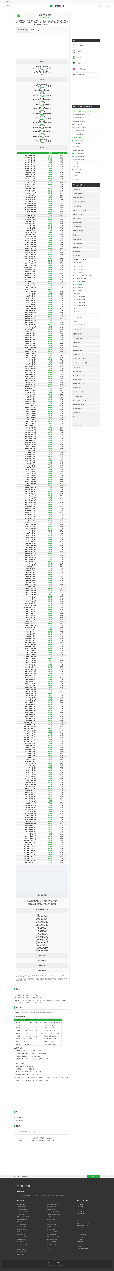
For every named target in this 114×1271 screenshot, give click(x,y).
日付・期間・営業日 (21, 1227)
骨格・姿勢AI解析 (51, 1219)
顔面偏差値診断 (60, 1195)
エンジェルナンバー (78, 169)
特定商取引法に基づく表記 (83, 1248)
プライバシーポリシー (68, 1262)
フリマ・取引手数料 (21, 1214)
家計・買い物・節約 (21, 1251)
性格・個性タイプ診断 (22, 1219)
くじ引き (37, 1195)
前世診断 (75, 163)
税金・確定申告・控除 (52, 1239)
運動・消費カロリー (21, 1241)
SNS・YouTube (50, 1251)
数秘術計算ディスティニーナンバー (82, 121)
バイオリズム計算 (77, 124)
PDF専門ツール (50, 1216)
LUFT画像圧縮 (80, 1232)
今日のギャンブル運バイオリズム (81, 127)
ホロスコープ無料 (77, 179)
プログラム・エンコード (52, 1221)
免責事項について (81, 1241)
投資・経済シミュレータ (52, 1204)
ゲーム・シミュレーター (22, 1246)
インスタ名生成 (51, 1195)
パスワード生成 (21, 1195)
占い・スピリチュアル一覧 (79, 259)
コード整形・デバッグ (52, 1244)
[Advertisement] (28, 46)
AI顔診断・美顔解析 (21, 1207)
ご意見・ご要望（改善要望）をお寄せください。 (43, 1140)
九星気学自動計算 (20, 1120)
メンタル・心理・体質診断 (53, 1212)
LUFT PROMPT (80, 1213)
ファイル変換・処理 (21, 1239)
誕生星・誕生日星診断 (78, 156)
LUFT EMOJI (80, 1206)
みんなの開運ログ (77, 143)
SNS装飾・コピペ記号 (52, 1231)
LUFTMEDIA (80, 1204)
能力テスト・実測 (51, 1229)
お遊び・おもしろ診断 (22, 1236)
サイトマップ (80, 1246)
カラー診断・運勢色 (21, 1224)
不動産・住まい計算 (51, 1224)
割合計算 (75, 166)
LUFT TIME (79, 1209)
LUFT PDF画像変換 (81, 1234)
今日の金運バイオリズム (79, 130)
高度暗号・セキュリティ (52, 1227)
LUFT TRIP (79, 1211)
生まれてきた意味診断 (78, 134)
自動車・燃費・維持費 (22, 1209)
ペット (48, 1246)
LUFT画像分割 (80, 1230)
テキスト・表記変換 (51, 1241)
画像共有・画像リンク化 (82, 1225)
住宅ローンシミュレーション (83, 1223)
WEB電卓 (43, 1195)
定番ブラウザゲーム (21, 1221)
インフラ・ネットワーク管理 (53, 1214)
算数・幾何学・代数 (51, 1207)
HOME (42, 1262)
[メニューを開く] (4, 6)
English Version (50, 1262)
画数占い (75, 175)
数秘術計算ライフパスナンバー (81, 114)
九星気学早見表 (19, 1117)
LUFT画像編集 (80, 1227)
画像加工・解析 (20, 1254)
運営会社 (58, 1262)
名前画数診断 (76, 172)
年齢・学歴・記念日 (21, 1204)
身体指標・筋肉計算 (21, 1249)
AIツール (49, 1249)
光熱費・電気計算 (21, 1234)
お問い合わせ (80, 1244)
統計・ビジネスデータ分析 (53, 1236)
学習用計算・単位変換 (22, 1229)
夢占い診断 (76, 146)
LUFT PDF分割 (80, 1237)
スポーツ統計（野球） (52, 1234)
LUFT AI (79, 1216)
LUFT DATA (79, 1239)
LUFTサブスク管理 (81, 1220)
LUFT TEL (79, 1218)
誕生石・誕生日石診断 (78, 150)
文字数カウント (30, 1195)
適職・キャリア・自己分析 (23, 1216)
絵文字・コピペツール (22, 1231)
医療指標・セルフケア (52, 1209)
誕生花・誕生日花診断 (78, 153)
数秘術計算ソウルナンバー (79, 117)
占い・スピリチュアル (22, 1244)
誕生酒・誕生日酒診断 (78, 159)
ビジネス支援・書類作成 (22, 1212)
